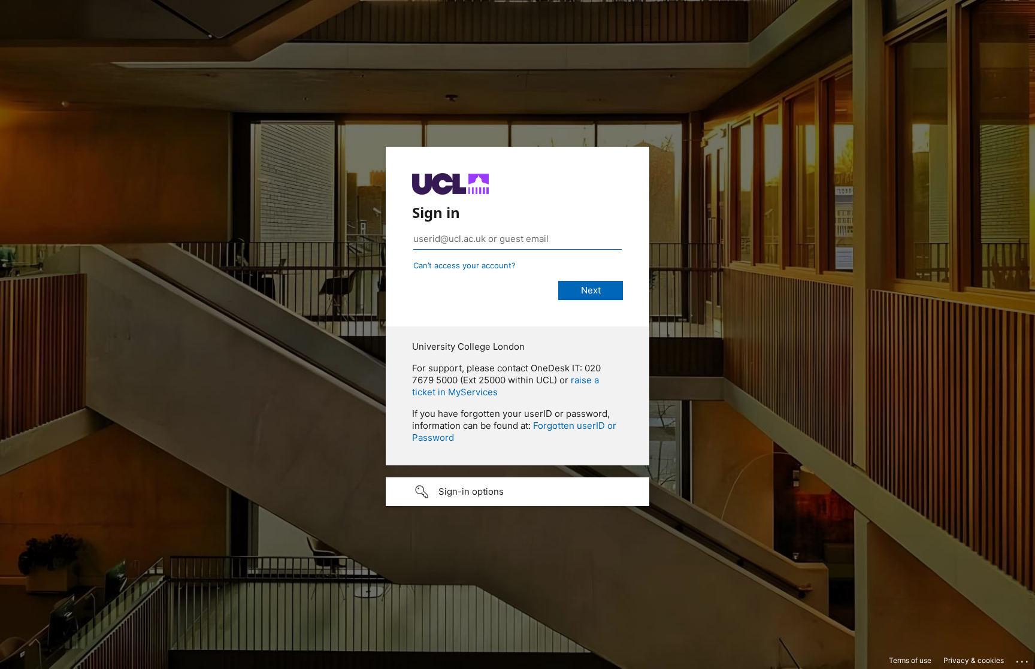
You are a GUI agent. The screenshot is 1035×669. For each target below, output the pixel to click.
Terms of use (910, 660)
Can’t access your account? (464, 265)
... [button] (1023, 659)
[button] (517, 491)
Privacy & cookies (973, 660)
